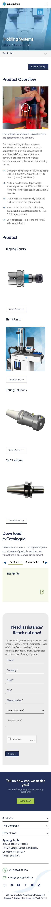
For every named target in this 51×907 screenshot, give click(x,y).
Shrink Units (32, 562)
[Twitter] (25, 885)
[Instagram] (18, 885)
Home (7, 45)
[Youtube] (32, 885)
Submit (12, 754)
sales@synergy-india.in (20, 877)
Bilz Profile (15, 562)
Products (18, 45)
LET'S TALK (25, 801)
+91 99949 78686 (18, 870)
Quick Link (8, 53)
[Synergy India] (47, 813)
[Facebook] (11, 885)
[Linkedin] (5, 885)
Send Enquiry (38, 66)
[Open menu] (45, 4)
